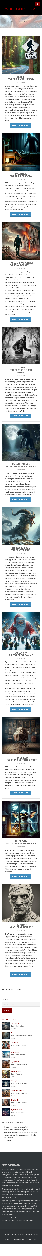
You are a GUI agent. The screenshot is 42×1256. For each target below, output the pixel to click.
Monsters (21, 82)
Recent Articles (9, 1019)
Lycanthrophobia (21, 464)
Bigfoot (21, 77)
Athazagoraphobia (17, 1090)
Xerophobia (15, 1023)
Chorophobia (15, 1081)
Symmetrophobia (17, 1110)
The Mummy (21, 925)
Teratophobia (21, 757)
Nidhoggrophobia (21, 548)
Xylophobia (15, 1062)
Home (7, 1239)
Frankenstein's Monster (21, 263)
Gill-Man (21, 367)
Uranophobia (15, 1052)
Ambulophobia (16, 1071)
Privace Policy (32, 1239)
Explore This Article (21, 125)
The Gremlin (21, 841)
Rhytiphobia (15, 1100)
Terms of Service (18, 1239)
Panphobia (15, 1033)
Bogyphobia (21, 174)
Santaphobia (21, 653)
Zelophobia (15, 1042)
